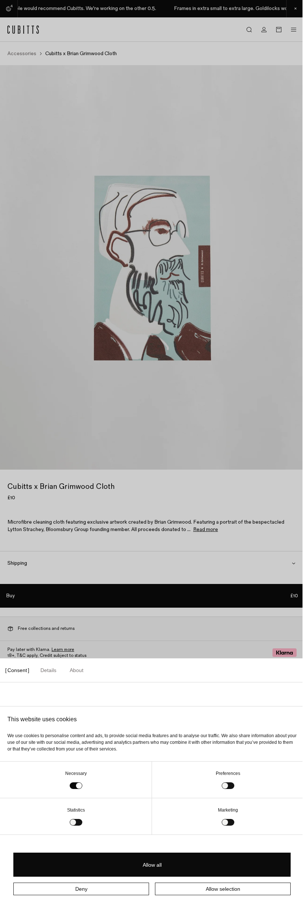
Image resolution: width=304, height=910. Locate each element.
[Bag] (278, 29)
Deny (81, 889)
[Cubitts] (23, 30)
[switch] (228, 785)
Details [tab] (48, 670)
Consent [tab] (17, 670)
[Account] (264, 29)
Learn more (63, 649)
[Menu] (293, 29)
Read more (205, 529)
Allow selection (223, 889)
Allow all (152, 865)
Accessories (21, 54)
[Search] (249, 29)
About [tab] (76, 670)
